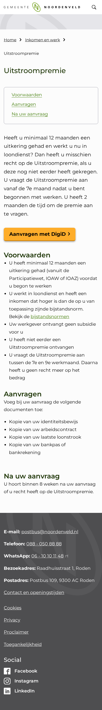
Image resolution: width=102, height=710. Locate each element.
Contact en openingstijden (34, 592)
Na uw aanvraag (30, 114)
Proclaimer (16, 632)
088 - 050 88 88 (44, 544)
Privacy (12, 620)
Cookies (12, 608)
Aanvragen (24, 104)
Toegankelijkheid (23, 644)
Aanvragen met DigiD (37, 234)
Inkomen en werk (42, 39)
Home (10, 39)
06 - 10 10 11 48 (49, 556)
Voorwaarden (27, 94)
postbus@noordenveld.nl (49, 531)
